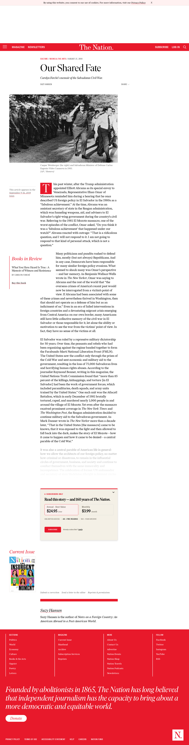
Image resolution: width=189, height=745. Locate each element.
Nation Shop (113, 659)
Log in (80, 529)
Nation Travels (114, 663)
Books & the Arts (58, 58)
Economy (13, 649)
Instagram (161, 649)
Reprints (62, 659)
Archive (62, 649)
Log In (176, 47)
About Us (111, 640)
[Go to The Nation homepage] (96, 47)
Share (124, 84)
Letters (12, 673)
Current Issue (65, 640)
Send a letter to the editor (74, 592)
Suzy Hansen (46, 84)
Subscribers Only (54, 494)
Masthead (63, 644)
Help (72, 739)
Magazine (18, 47)
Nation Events (114, 654)
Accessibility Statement (53, 739)
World (12, 644)
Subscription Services (69, 654)
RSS (158, 659)
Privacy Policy (138, 2)
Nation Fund (97, 739)
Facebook (161, 640)
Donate (16, 718)
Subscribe (162, 47)
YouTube (160, 654)
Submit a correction (49, 592)
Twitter (160, 644)
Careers (82, 739)
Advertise (112, 649)
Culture (44, 58)
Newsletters (36, 47)
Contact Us (112, 644)
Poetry (12, 668)
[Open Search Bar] (184, 47)
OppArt (13, 663)
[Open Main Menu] (5, 46)
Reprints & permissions (99, 592)
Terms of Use (30, 739)
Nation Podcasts (115, 668)
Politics (13, 640)
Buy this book (19, 283)
